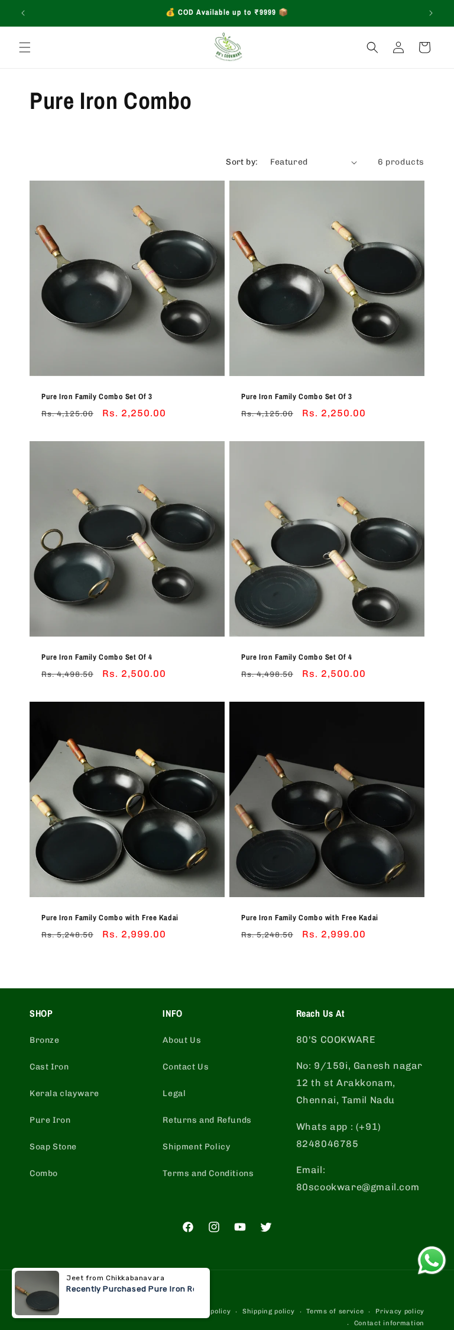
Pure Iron (50, 1120)
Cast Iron (49, 1067)
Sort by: (242, 162)
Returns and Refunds (207, 1120)
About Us (182, 1040)
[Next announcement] (431, 13)
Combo (44, 1173)
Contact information (389, 1323)
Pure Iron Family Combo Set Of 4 (97, 657)
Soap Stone (53, 1147)
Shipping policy (268, 1311)
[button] (25, 47)
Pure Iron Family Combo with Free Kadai (110, 918)
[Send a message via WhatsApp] (432, 1260)
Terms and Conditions (208, 1173)
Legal (174, 1093)
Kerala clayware (64, 1093)
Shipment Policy (196, 1147)
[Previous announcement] (23, 13)
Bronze (45, 1040)
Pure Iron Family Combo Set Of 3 (97, 396)
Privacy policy (399, 1311)
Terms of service (335, 1311)
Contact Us (186, 1067)
